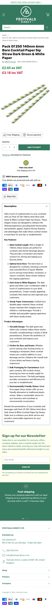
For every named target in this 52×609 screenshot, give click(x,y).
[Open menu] (3, 14)
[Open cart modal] (47, 14)
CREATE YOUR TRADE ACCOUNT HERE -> (26, 2)
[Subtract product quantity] (4, 147)
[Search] (47, 27)
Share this (11, 196)
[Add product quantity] (14, 147)
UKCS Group (10, 62)
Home (4, 35)
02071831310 (12, 550)
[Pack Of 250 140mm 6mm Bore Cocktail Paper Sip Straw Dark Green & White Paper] (26, 104)
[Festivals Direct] (26, 14)
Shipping (6, 155)
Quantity (5, 142)
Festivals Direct (22, 592)
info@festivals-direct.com (17, 555)
